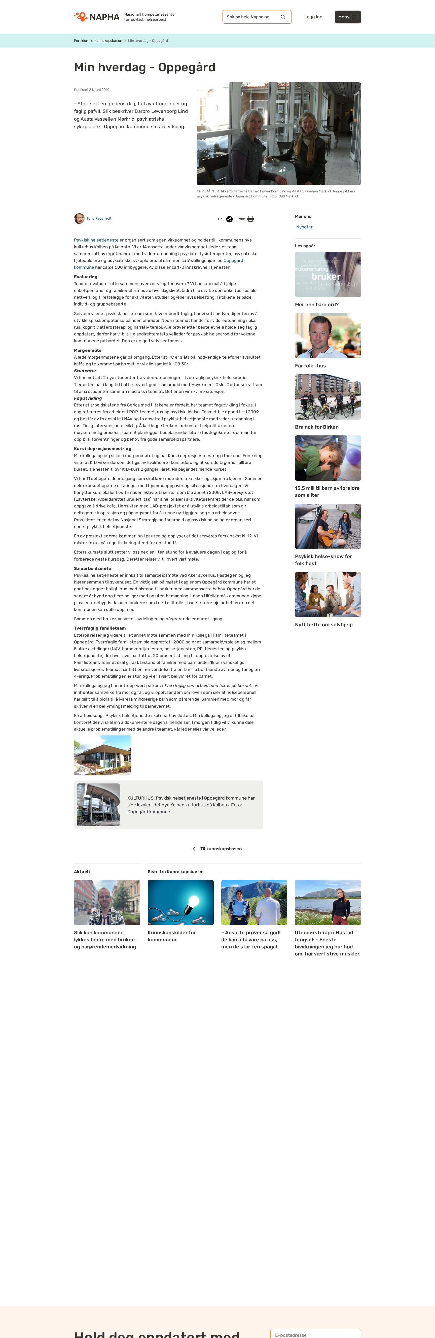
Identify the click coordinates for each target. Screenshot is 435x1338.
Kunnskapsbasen (108, 41)
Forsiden (81, 41)
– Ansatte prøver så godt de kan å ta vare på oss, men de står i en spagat (251, 940)
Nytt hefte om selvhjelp (324, 625)
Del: (221, 219)
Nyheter (304, 226)
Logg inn (313, 17)
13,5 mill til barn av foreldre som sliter (327, 491)
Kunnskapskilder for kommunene (172, 936)
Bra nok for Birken (317, 427)
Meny (343, 16)
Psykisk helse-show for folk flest (323, 559)
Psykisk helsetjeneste (97, 240)
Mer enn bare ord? (317, 304)
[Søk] (282, 16)
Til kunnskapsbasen (221, 848)
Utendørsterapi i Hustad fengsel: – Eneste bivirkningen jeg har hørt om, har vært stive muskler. (327, 943)
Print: (242, 219)
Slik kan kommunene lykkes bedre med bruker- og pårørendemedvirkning (105, 940)
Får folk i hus (310, 366)
